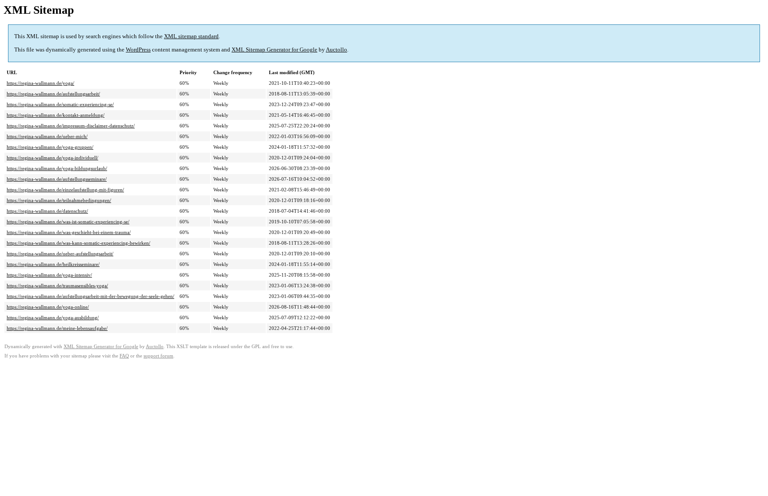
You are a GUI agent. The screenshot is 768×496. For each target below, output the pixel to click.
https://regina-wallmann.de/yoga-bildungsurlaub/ (57, 168)
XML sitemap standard (191, 36)
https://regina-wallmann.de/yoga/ (40, 83)
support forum (158, 355)
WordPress (138, 49)
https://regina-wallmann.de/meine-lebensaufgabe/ (57, 328)
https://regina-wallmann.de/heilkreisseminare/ (53, 264)
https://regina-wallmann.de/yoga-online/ (48, 307)
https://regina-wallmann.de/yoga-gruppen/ (50, 147)
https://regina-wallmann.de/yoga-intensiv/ (49, 275)
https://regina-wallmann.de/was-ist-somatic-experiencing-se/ (68, 221)
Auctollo (336, 49)
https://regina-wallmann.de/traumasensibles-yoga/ (57, 285)
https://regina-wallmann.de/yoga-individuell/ (52, 157)
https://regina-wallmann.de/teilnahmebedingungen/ (59, 200)
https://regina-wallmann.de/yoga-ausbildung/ (53, 317)
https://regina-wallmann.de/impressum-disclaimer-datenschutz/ (71, 125)
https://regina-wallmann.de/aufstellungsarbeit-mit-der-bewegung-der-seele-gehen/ (90, 296)
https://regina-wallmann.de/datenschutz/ (47, 211)
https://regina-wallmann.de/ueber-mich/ (47, 136)
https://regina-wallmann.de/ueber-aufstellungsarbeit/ (60, 253)
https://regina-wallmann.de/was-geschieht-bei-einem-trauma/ (69, 232)
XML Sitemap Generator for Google (274, 49)
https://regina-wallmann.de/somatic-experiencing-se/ (60, 104)
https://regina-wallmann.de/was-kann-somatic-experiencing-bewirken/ (78, 243)
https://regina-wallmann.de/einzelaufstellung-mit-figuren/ (65, 189)
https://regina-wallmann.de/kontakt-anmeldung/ (55, 115)
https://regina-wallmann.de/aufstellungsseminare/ (57, 179)
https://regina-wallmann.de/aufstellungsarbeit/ (53, 93)
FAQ (124, 355)
